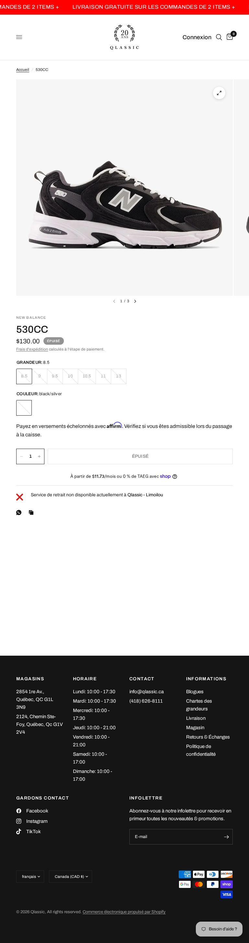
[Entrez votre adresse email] (226, 837)
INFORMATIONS (206, 679)
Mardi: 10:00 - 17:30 (94, 701)
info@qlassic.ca (146, 691)
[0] (228, 37)
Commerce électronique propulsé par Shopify (124, 912)
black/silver (24, 408)
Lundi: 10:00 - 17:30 (94, 691)
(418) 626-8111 (146, 701)
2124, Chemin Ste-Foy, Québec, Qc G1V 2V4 (39, 724)
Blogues (195, 691)
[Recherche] (219, 37)
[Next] (135, 301)
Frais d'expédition (32, 349)
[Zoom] (219, 93)
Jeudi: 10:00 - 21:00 (94, 727)
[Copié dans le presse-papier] (32, 512)
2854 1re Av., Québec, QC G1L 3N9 (34, 699)
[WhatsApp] (20, 512)
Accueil (22, 69)
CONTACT (142, 679)
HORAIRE (85, 679)
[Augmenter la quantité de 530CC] (39, 456)
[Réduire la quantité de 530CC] (21, 456)
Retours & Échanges (208, 737)
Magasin (195, 727)
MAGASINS (30, 679)
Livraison (196, 718)
